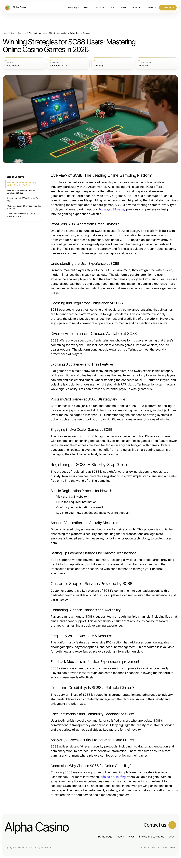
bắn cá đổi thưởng (113, 777)
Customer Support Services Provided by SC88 (24, 207)
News (13, 33)
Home (5, 33)
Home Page (105, 836)
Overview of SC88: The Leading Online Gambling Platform (21, 183)
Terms (164, 847)
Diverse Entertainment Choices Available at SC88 (21, 191)
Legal (172, 847)
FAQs (131, 836)
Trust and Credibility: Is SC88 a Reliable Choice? (21, 215)
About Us (144, 847)
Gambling (22, 33)
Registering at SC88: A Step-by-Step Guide (23, 199)
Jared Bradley (12, 65)
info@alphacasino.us (151, 836)
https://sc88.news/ (112, 209)
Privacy (155, 847)
